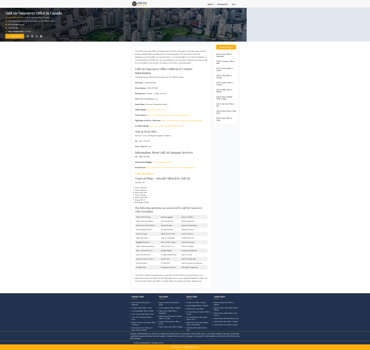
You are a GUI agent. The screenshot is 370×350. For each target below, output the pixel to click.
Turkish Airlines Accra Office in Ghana (225, 325)
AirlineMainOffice (11, 17)
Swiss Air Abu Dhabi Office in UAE (142, 314)
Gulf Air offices (144, 173)
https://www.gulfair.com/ (156, 110)
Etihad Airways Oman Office (195, 309)
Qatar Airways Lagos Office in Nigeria (171, 327)
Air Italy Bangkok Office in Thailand (197, 306)
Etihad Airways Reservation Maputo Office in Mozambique (197, 323)
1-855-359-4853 (13, 28)
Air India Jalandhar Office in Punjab (142, 311)
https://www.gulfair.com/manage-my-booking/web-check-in (168, 115)
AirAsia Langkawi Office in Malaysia (170, 308)
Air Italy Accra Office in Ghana (195, 302)
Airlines (210, 4)
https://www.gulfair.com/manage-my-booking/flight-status (181, 120)
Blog (234, 4)
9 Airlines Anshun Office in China (142, 308)
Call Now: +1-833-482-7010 (185, 347)
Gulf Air (21, 17)
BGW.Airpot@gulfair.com (16, 24)
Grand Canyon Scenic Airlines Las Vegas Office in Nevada (142, 329)
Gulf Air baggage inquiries (162, 162)
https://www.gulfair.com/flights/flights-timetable (167, 126)
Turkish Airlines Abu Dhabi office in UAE (226, 318)
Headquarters (222, 4)
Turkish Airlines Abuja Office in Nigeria (226, 321)
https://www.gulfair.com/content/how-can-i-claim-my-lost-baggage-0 (170, 167)
